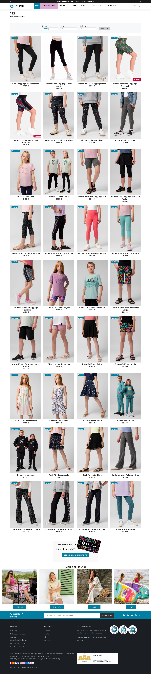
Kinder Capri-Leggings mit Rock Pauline (125, 198)
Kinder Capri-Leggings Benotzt (26, 253)
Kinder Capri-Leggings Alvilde (125, 253)
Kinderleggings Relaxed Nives (125, 475)
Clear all (57, 26)
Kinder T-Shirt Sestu (26, 197)
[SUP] (131, 586)
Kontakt (46, 634)
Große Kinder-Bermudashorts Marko (25, 365)
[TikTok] (139, 615)
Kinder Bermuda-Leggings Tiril (92, 197)
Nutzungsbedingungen (18, 634)
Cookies (13, 637)
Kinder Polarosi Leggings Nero (92, 84)
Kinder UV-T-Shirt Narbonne (92, 308)
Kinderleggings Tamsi (125, 140)
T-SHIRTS (57, 607)
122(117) (46, 29)
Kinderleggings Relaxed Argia (58, 529)
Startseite (13, 10)
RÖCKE (20, 607)
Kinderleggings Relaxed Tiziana (25, 529)
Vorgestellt (84, 29)
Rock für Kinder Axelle (59, 475)
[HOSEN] (94, 586)
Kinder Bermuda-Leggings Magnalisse (26, 309)
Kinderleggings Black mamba (25, 84)
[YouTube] (131, 615)
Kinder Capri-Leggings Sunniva (92, 253)
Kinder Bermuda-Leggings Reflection (26, 141)
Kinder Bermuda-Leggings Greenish (125, 85)
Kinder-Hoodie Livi (125, 421)
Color (62, 26)
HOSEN (94, 607)
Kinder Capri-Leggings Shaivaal (59, 253)
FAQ (44, 637)
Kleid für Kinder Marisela (26, 421)
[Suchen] (135, 6)
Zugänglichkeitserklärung (18, 640)
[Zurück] (10, 1)
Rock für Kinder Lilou (92, 475)
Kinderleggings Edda (125, 529)
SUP (131, 607)
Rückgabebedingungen (18, 646)
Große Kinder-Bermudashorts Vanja (125, 309)
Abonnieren (107, 615)
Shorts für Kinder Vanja (125, 364)
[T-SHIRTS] (57, 586)
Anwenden (104, 29)
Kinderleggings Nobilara (92, 140)
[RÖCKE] (19, 586)
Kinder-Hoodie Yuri (25, 475)
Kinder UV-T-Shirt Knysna (59, 308)
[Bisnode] (97, 658)
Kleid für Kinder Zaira (58, 421)
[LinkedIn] (135, 615)
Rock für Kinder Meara (92, 421)
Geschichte (47, 631)
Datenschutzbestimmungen (19, 643)
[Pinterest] (127, 615)
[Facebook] (119, 615)
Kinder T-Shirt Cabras (59, 197)
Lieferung (13, 631)
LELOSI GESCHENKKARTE (75, 555)
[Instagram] (123, 615)
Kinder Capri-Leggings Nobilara (59, 140)
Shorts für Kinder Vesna (59, 364)
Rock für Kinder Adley (92, 364)
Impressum (47, 640)
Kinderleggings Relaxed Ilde (92, 529)
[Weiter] (140, 1)
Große (44, 26)
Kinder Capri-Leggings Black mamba (59, 85)
